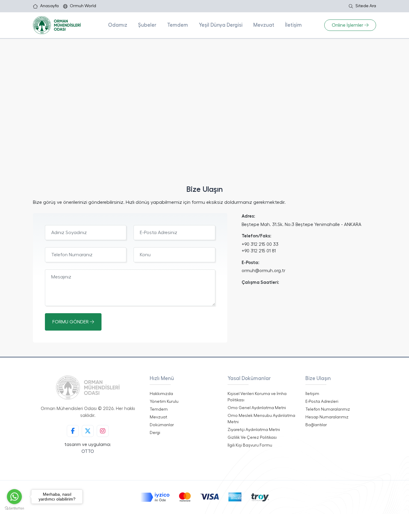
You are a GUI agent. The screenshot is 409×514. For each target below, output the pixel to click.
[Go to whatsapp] (14, 496)
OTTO (87, 451)
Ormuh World (83, 6)
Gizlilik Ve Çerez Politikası (252, 437)
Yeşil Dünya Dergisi (221, 25)
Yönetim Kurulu (164, 402)
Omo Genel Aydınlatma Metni (257, 408)
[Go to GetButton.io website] (14, 508)
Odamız (117, 25)
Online (347, 25)
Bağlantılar (316, 425)
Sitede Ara (365, 6)
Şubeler (147, 25)
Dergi (155, 433)
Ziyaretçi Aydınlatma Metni (254, 430)
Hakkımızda (161, 394)
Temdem (177, 25)
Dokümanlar (162, 425)
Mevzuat (263, 25)
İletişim (293, 25)
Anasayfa (49, 6)
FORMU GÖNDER (71, 321)
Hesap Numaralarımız (327, 417)
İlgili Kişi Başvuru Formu (250, 445)
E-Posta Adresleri (321, 402)
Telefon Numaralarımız (327, 409)
